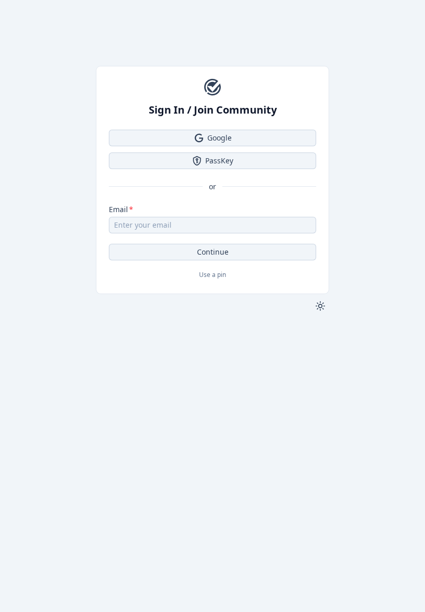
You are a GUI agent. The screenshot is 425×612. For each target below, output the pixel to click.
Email (118, 209)
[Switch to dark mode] (320, 306)
